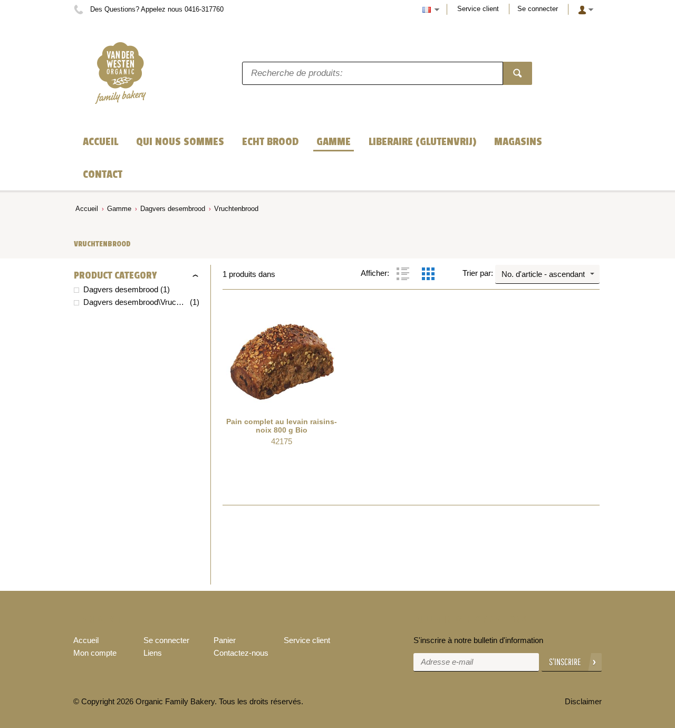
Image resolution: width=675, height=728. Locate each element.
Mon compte (95, 652)
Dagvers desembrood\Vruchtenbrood (135, 302)
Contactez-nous (241, 652)
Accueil (86, 209)
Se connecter (537, 9)
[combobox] (547, 274)
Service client (478, 9)
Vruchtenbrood (236, 209)
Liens (152, 652)
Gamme (119, 209)
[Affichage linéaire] (403, 273)
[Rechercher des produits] (517, 73)
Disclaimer (583, 701)
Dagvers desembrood (172, 209)
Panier (225, 640)
